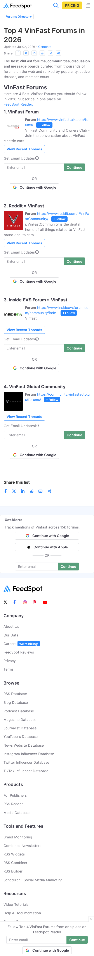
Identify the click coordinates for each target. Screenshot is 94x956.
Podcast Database (18, 711)
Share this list (17, 482)
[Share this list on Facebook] (18, 53)
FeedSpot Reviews (18, 652)
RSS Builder (13, 871)
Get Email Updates (19, 158)
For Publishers (15, 795)
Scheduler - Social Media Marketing (33, 880)
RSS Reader (13, 804)
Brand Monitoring (17, 837)
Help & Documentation (22, 913)
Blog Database (15, 702)
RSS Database (15, 694)
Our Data (10, 635)
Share (8, 53)
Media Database (16, 812)
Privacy (9, 661)
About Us (11, 626)
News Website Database (23, 745)
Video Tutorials (15, 904)
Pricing (72, 5)
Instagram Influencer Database (28, 754)
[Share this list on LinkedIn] (34, 53)
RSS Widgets (14, 854)
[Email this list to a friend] (50, 53)
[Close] (91, 919)
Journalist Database (20, 728)
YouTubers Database (20, 736)
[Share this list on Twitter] (26, 53)
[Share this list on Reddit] (42, 53)
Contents (44, 47)
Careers (20, 643)
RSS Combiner (15, 862)
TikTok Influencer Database (26, 771)
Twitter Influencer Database (26, 762)
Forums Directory (19, 16)
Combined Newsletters (22, 845)
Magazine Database (19, 719)
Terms (8, 669)
